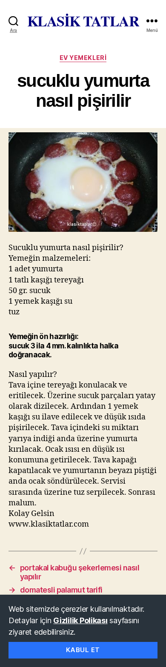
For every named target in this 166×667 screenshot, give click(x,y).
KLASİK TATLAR (83, 21)
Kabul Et (83, 650)
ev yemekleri (83, 57)
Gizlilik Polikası (80, 620)
